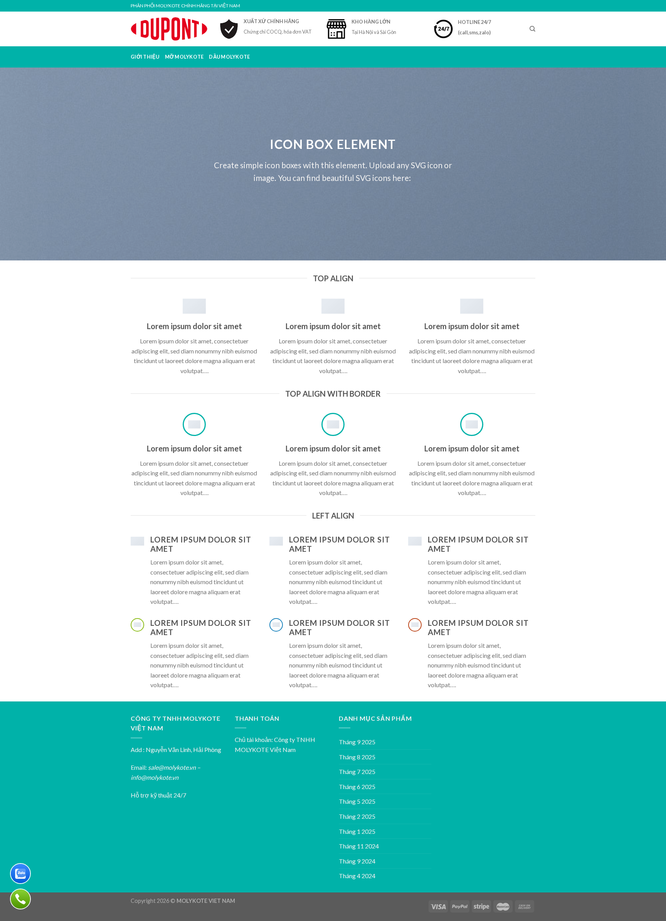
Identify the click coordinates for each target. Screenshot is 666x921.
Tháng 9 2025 (357, 741)
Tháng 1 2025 (357, 831)
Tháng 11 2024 (359, 846)
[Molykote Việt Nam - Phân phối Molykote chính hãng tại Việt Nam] (169, 29)
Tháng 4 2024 (357, 875)
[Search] (532, 29)
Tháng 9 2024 (357, 861)
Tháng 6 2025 (357, 786)
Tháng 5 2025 (357, 801)
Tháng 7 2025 (357, 771)
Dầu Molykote (229, 57)
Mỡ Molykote (184, 57)
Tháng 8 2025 (357, 756)
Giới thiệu (145, 57)
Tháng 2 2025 (357, 816)
